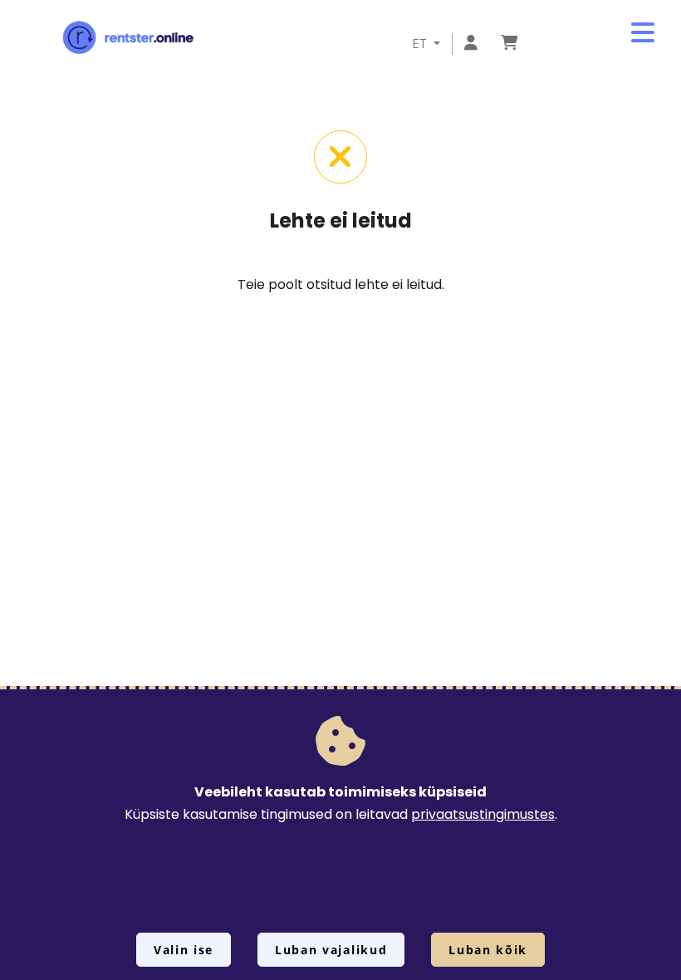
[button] (642, 33)
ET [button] (421, 43)
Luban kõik (487, 950)
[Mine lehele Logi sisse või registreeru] (471, 44)
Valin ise (183, 950)
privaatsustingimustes (483, 814)
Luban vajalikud (331, 950)
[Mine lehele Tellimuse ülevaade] (509, 44)
